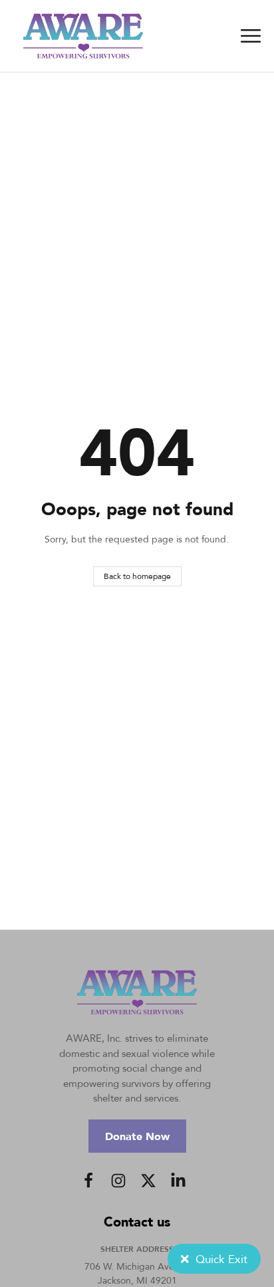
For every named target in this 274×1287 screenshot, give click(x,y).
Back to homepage (137, 576)
